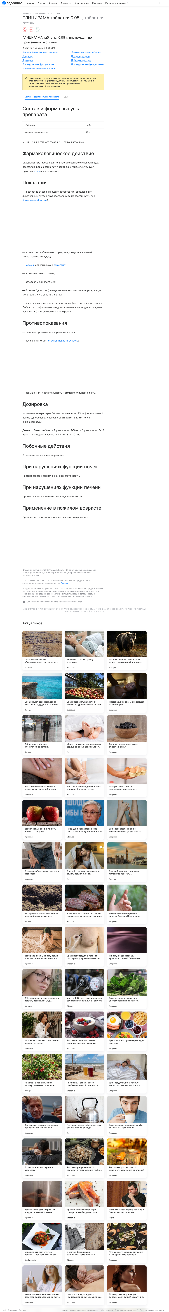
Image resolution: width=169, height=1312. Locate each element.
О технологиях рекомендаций (126, 1310)
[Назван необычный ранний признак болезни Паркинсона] (127, 904)
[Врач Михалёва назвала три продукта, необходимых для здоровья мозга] (84, 1200)
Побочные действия (81, 60)
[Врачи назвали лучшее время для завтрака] (127, 1031)
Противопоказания (80, 56)
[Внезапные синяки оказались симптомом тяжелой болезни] (42, 777)
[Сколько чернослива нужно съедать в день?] (127, 735)
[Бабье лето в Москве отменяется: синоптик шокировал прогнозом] (42, 735)
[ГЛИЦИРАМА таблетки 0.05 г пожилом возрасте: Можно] (37, 29)
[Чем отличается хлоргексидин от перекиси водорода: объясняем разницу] (42, 1285)
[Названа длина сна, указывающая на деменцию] (127, 693)
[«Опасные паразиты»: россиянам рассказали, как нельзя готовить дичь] (84, 904)
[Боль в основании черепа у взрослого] (42, 1158)
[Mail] (4, 3)
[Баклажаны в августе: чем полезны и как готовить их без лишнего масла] (42, 1243)
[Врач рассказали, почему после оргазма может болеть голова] (42, 947)
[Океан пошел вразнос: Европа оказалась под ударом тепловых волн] (42, 693)
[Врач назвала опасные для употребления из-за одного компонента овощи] (127, 989)
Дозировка (27, 60)
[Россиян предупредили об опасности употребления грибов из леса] (84, 1158)
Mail (4, 1310)
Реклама (22, 1310)
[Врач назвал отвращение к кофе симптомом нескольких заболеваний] (127, 1116)
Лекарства (27, 13)
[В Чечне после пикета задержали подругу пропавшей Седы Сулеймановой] (42, 989)
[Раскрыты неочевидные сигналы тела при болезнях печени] (84, 777)
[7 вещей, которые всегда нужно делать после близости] (84, 862)
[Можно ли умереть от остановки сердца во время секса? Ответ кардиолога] (84, 735)
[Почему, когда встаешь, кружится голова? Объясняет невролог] (127, 947)
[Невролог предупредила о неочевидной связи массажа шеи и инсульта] (84, 1285)
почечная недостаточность (62, 340)
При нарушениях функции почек (38, 64)
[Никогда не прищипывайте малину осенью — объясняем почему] (42, 1074)
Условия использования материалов (84, 1310)
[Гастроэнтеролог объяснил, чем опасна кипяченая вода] (84, 1116)
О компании (12, 1310)
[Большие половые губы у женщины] (84, 650)
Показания (27, 56)
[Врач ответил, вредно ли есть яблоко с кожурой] (42, 820)
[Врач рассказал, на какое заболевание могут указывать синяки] (127, 820)
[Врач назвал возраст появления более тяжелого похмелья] (42, 1116)
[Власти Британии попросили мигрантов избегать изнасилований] (127, 862)
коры (37, 171)
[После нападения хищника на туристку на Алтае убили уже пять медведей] (127, 650)
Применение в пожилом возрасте (38, 68)
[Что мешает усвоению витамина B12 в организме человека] (127, 1243)
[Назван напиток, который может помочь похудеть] (42, 1031)
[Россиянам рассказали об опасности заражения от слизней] (127, 1158)
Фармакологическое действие (86, 52)
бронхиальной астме (34, 200)
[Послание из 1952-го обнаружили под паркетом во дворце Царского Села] (42, 650)
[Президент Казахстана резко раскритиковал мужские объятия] (84, 820)
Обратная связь (106, 1310)
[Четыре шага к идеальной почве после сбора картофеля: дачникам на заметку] (42, 904)
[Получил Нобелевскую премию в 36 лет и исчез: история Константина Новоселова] (127, 1200)
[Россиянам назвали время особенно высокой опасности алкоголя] (84, 1074)
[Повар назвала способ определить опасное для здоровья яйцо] (127, 777)
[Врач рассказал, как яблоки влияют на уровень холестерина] (84, 693)
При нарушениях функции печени (87, 64)
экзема (29, 265)
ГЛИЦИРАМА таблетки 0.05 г (47, 13)
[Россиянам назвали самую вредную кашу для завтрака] (84, 1031)
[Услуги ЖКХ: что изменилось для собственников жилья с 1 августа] (84, 989)
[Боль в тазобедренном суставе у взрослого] (42, 862)
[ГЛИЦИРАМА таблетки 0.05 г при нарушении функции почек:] (31, 29)
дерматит (59, 265)
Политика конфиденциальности (152, 1310)
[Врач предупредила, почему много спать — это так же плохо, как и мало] (127, 1074)
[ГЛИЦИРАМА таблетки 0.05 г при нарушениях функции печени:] (25, 29)
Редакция (64, 1310)
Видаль (64, 583)
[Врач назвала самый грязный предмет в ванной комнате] (42, 1200)
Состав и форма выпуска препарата (40, 52)
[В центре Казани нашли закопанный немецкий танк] (84, 1243)
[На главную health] (14, 3)
